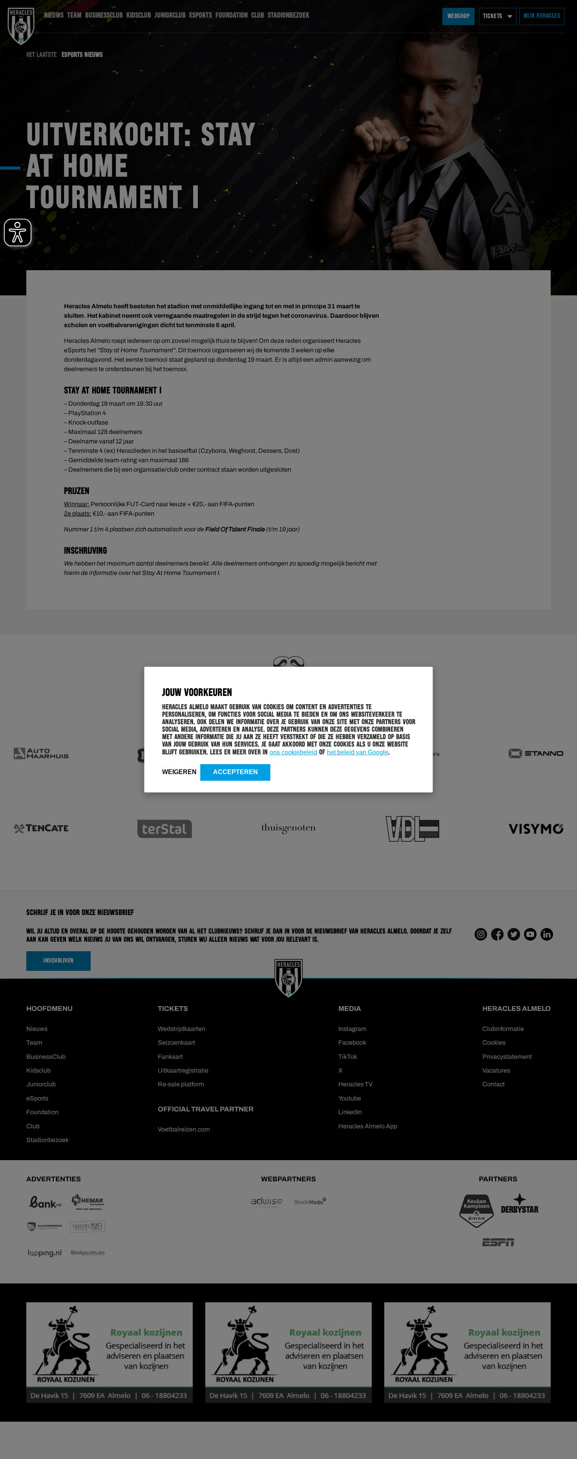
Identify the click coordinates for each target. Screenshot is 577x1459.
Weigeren (179, 771)
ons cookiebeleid (293, 752)
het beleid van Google (357, 752)
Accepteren (235, 771)
